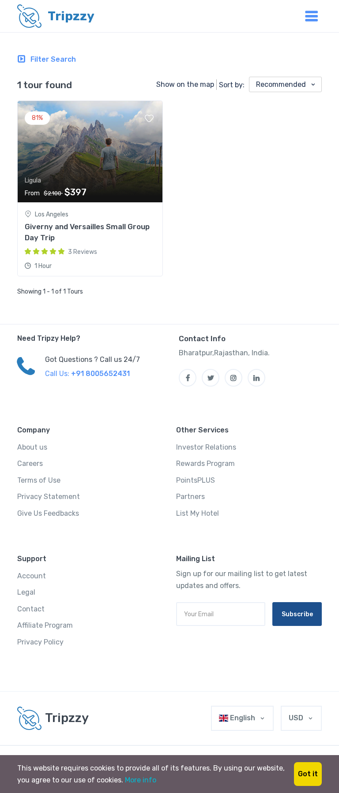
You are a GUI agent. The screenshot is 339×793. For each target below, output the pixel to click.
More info (140, 780)
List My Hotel (197, 513)
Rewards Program (205, 463)
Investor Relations (206, 447)
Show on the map (185, 84)
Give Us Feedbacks (48, 513)
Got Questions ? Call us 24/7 (92, 359)
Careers (30, 463)
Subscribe (297, 614)
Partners (190, 496)
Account (31, 576)
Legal (26, 592)
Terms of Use (38, 480)
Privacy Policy (40, 642)
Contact (31, 609)
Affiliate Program (45, 625)
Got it (308, 774)
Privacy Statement (48, 496)
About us (32, 447)
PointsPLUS (195, 480)
